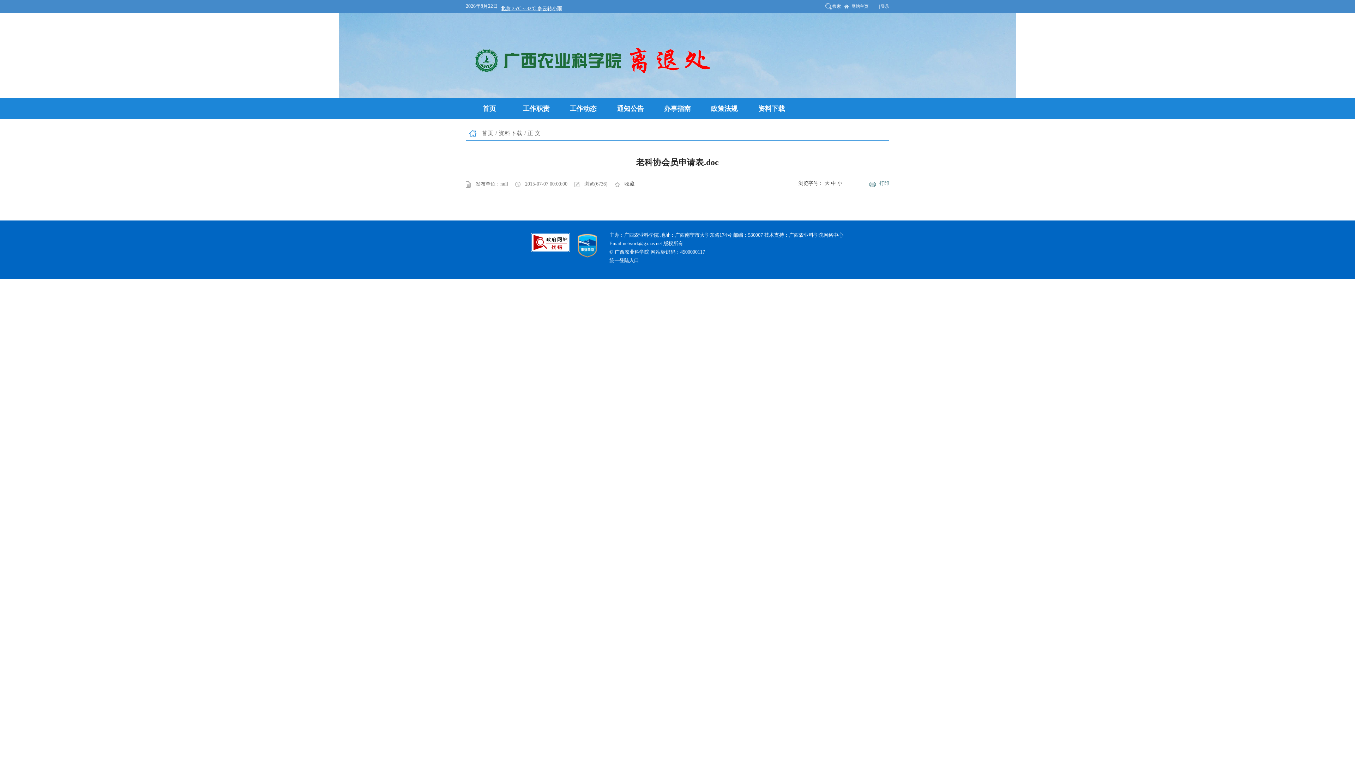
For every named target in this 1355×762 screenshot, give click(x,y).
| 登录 (884, 6)
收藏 (629, 184)
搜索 (836, 6)
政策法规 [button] (724, 108)
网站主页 (859, 6)
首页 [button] (489, 108)
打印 (884, 183)
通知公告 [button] (630, 108)
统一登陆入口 (624, 260)
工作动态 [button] (583, 108)
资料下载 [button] (771, 108)
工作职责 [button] (536, 108)
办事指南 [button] (677, 108)
